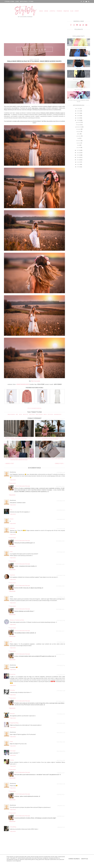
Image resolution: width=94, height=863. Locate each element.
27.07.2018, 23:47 (61, 714)
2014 (78, 157)
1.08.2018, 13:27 (61, 805)
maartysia (12, 575)
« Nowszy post (9, 463)
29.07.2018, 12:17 (60, 631)
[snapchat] (80, 25)
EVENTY (77, 11)
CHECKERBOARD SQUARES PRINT (79, 47)
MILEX (11, 519)
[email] (86, 1)
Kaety (11, 741)
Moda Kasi (12, 674)
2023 (78, 108)
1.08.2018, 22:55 (60, 794)
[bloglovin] (77, 25)
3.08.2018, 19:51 (61, 827)
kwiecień (78, 140)
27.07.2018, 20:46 (61, 528)
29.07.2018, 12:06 (60, 586)
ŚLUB (71, 11)
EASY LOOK (78, 68)
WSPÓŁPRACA (24, 1)
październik (78, 127)
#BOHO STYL (25, 414)
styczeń (79, 147)
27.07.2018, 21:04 (61, 575)
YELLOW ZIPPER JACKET (78, 79)
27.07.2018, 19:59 (61, 500)
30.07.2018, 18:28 (61, 760)
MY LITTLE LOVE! (79, 89)
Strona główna (9, 1)
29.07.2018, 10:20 (61, 723)
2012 (78, 162)
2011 (78, 164)
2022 (78, 111)
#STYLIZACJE (50, 414)
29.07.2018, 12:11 (60, 609)
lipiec (78, 133)
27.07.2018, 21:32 (61, 597)
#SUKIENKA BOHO (57, 414)
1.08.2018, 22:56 (60, 772)
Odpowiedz (13, 479)
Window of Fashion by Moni (17, 620)
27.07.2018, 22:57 (61, 674)
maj (78, 138)
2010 (78, 166)
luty (78, 145)
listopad (78, 124)
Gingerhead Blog (14, 722)
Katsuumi (12, 713)
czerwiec (78, 136)
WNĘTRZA (66, 11)
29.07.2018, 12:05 (60, 541)
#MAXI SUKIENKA (39, 414)
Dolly (11, 551)
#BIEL (17, 414)
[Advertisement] (34, 30)
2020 (78, 115)
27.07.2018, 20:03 (61, 510)
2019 (78, 118)
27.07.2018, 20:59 (61, 552)
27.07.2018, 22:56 (61, 665)
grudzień (78, 122)
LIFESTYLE (52, 11)
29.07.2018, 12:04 (60, 486)
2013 (78, 159)
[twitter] (83, 25)
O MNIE (17, 1)
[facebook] (81, 1)
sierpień (78, 131)
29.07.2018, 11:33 (61, 732)
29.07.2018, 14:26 (61, 742)
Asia (11, 641)
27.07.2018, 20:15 (61, 519)
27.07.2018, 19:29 (61, 472)
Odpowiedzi (13, 483)
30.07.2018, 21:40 (61, 783)
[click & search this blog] (88, 1)
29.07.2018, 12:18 (60, 654)
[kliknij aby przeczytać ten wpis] (78, 42)
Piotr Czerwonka (35, 381)
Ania (11, 509)
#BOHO (20, 414)
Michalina (12, 690)
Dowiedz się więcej (74, 858)
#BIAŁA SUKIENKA (11, 414)
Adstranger (13, 750)
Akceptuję (84, 858)
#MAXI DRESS (32, 414)
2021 (78, 113)
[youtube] (86, 25)
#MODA (45, 414)
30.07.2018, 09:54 (61, 751)
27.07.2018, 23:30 (61, 690)
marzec (79, 143)
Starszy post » (59, 463)
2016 (78, 152)
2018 (78, 120)
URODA (46, 11)
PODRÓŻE (59, 11)
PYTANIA (31, 1)
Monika (12, 760)
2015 (78, 155)
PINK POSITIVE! (78, 58)
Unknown (12, 528)
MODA (41, 11)
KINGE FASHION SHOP (22, 384)
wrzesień (78, 129)
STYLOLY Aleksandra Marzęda (22, 486)
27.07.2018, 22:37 (61, 642)
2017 (78, 150)
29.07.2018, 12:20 (60, 701)
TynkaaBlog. (13, 826)
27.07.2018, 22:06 (61, 620)
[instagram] (83, 1)
